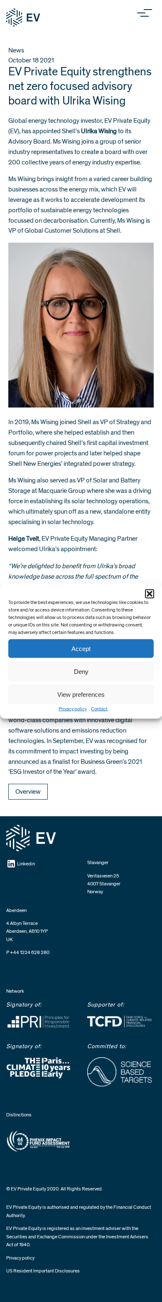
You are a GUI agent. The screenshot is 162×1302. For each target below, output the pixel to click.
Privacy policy (73, 709)
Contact (99, 709)
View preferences (81, 694)
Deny (81, 671)
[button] (149, 594)
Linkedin (26, 864)
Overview (28, 792)
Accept (81, 648)
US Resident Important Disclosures (43, 1271)
